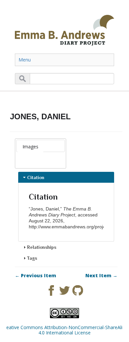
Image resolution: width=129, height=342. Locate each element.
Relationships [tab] (41, 247)
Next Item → (101, 275)
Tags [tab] (32, 258)
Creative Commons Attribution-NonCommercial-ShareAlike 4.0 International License (64, 330)
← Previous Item (35, 275)
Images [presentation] (30, 146)
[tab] (30, 146)
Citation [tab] (35, 177)
